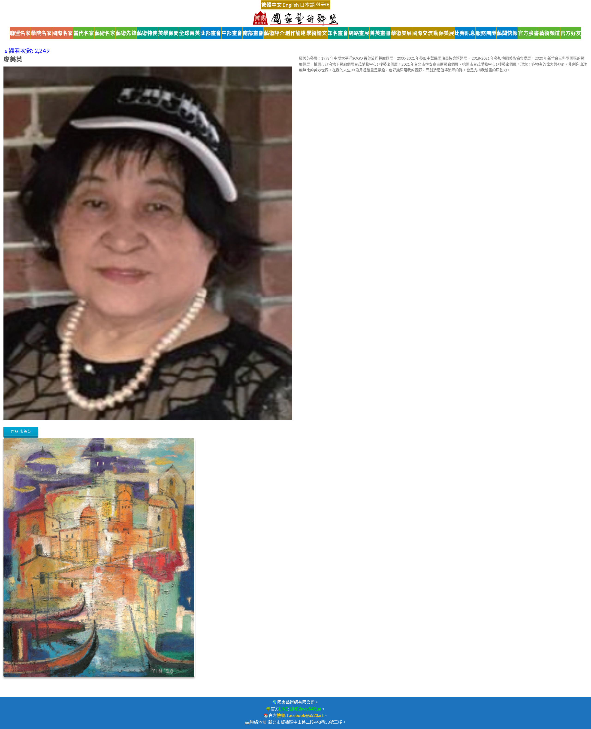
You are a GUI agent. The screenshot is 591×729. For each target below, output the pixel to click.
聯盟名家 (20, 33)
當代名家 (83, 33)
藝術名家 (105, 33)
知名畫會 (338, 33)
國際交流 (422, 33)
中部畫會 (232, 33)
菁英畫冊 (380, 33)
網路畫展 (359, 33)
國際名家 (62, 33)
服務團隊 (486, 33)
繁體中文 (271, 5)
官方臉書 (528, 33)
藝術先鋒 (126, 33)
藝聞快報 (507, 33)
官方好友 (571, 33)
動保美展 (443, 33)
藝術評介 (274, 33)
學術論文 (316, 33)
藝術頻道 (549, 33)
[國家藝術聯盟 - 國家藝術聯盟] (295, 18)
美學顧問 (168, 33)
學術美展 (401, 33)
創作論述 (295, 33)
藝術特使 (147, 33)
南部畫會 (253, 33)
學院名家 (41, 33)
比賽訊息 (465, 33)
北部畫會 (210, 33)
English (291, 5)
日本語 (307, 5)
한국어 (323, 5)
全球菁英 (189, 33)
